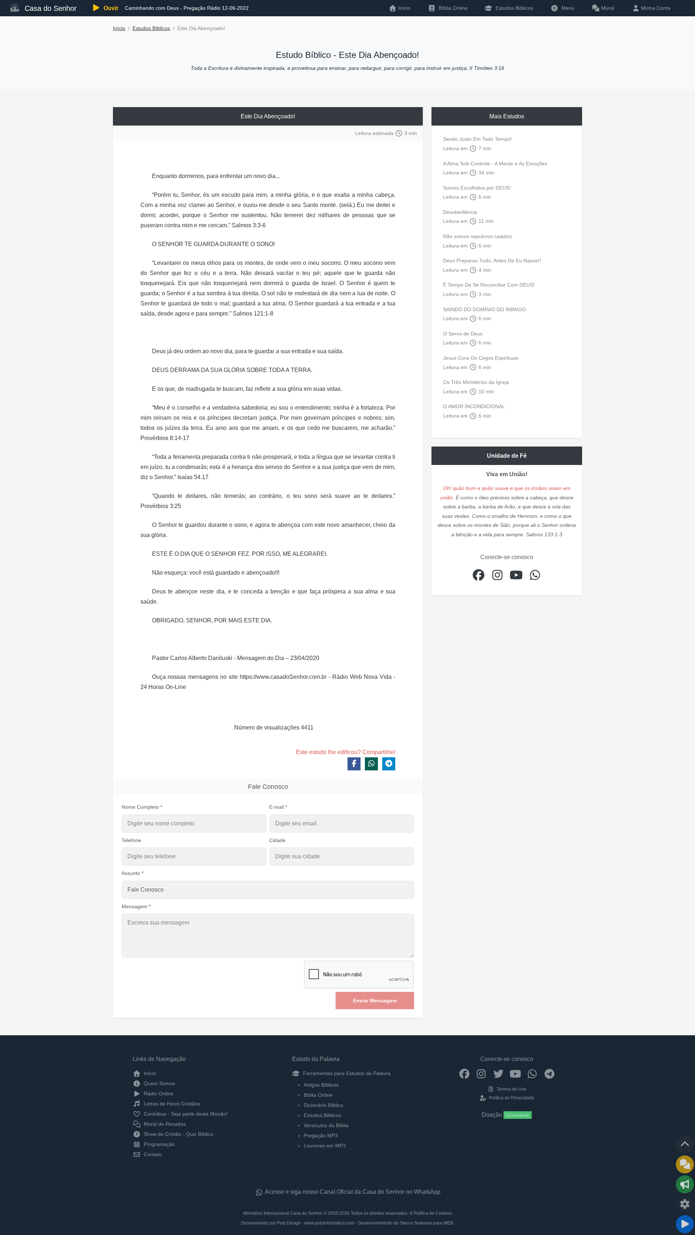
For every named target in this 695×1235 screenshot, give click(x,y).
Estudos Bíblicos (513, 8)
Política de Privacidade (511, 1097)
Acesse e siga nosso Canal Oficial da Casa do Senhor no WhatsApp (352, 1192)
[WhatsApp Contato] (532, 1073)
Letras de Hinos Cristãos (171, 1104)
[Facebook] (464, 1073)
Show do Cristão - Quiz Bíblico (177, 1134)
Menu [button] (566, 8)
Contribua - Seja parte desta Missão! (185, 1114)
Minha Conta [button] (655, 8)
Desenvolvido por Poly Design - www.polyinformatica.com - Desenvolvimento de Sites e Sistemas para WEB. (347, 1223)
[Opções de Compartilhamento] (685, 1184)
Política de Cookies (433, 1213)
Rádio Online (157, 1093)
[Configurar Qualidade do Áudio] (685, 1204)
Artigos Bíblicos (321, 1085)
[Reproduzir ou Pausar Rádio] (685, 1224)
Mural (607, 8)
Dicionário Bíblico (323, 1105)
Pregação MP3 (321, 1135)
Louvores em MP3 (325, 1146)
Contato (152, 1154)
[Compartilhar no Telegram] (388, 763)
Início (119, 28)
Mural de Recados (164, 1124)
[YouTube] (515, 1073)
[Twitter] (498, 1073)
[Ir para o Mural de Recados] (685, 1164)
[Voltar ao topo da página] (685, 1144)
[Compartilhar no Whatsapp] (371, 763)
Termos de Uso (511, 1089)
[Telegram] (549, 1073)
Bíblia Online (452, 8)
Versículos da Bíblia (326, 1125)
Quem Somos (158, 1083)
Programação (158, 1144)
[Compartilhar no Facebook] (354, 763)
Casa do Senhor (49, 8)
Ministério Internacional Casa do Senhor (283, 1213)
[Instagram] (481, 1073)
